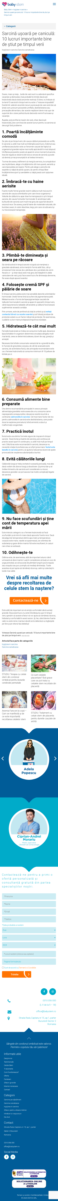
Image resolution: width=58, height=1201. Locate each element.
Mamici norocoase (11, 1086)
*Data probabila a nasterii (12, 925)
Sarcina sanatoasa (26, 50)
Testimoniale (8, 1062)
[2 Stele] (24, 636)
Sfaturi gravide (10, 1083)
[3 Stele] (25, 636)
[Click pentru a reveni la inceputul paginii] (29, 1038)
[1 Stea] (22, 636)
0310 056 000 (49, 1000)
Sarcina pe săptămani (12, 1100)
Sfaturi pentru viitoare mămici (15, 1110)
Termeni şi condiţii (23, 1195)
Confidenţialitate (36, 1195)
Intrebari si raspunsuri (12, 1114)
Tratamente (8, 1069)
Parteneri (7, 1079)
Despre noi (8, 1058)
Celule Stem (8, 1065)
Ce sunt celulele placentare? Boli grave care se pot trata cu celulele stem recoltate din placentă (43, 681)
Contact (7, 1090)
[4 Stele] (27, 636)
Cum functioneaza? (11, 1072)
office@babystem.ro (46, 1011)
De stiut (7, 1117)
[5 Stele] (29, 636)
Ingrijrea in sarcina (10, 50)
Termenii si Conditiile (27, 968)
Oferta (6, 1076)
